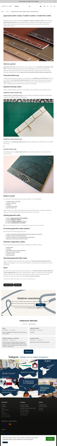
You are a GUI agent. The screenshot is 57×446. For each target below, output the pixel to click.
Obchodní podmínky (24, 406)
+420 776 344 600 (43, 406)
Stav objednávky (24, 415)
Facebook (41, 408)
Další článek (18, 285)
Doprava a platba (24, 405)
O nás (3, 408)
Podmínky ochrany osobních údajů (27, 408)
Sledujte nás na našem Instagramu (34, 357)
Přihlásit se (40, 304)
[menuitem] (17, 6)
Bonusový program (24, 410)
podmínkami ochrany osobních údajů (34, 307)
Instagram (41, 410)
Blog (3, 411)
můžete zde (38, 263)
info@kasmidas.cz (43, 405)
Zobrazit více (28, 351)
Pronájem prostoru (6, 415)
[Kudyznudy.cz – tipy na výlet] (28, 433)
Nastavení (5, 442)
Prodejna (4, 405)
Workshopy (4, 413)
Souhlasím (50, 439)
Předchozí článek (9, 285)
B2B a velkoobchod (6, 416)
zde (32, 439)
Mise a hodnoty (5, 410)
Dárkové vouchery (24, 413)
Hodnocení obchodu (28, 320)
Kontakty (4, 406)
